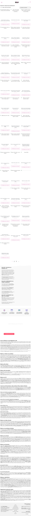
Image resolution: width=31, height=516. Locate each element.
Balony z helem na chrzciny (19, 437)
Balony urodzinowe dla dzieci (6, 365)
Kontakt (15, 513)
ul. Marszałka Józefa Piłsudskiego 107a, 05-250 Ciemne (25, 509)
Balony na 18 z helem (22, 378)
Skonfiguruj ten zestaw (5, 24)
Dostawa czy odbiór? (15, 511)
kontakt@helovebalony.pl (26, 506)
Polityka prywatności (15, 509)
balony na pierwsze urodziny (5, 458)
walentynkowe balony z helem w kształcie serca (7, 407)
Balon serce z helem (13, 409)
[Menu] (1, 2)
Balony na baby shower (11, 423)
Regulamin (15, 510)
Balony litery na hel (11, 400)
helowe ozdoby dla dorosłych (15, 374)
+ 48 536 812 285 (28, 504)
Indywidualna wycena (15, 508)
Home (1, 7)
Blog (15, 512)
